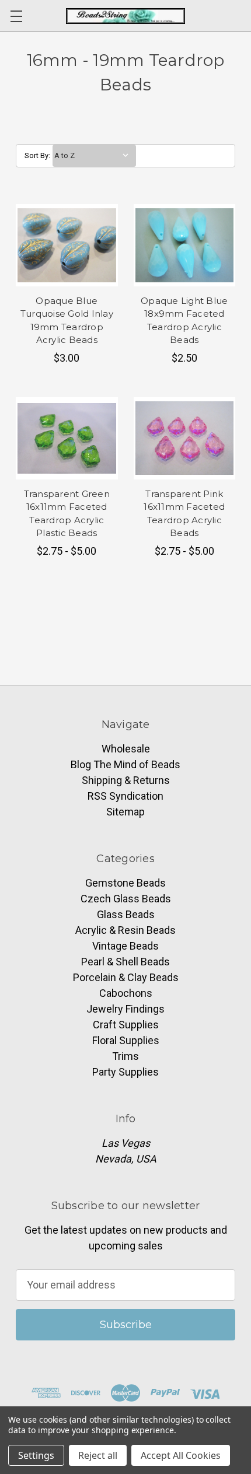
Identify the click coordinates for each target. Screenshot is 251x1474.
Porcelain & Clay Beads (126, 977)
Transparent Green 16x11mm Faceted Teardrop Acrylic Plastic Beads (67, 513)
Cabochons (125, 993)
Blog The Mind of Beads (125, 764)
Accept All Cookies (181, 1455)
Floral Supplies (125, 1040)
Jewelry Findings (125, 1009)
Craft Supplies (126, 1024)
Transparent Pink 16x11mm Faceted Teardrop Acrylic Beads (184, 513)
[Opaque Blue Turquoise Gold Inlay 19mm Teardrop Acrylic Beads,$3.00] (67, 245)
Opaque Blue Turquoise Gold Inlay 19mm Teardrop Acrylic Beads (66, 320)
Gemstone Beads (125, 883)
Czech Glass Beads (126, 898)
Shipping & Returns (126, 780)
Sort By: (37, 155)
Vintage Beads (125, 946)
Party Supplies (125, 1072)
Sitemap (125, 812)
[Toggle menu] (16, 16)
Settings (36, 1455)
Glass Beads (126, 914)
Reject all (97, 1455)
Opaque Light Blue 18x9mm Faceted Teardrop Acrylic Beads (184, 320)
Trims (125, 1056)
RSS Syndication (125, 796)
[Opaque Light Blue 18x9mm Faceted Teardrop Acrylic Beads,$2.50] (184, 245)
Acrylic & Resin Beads (125, 930)
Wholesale (126, 749)
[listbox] (94, 156)
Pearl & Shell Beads (125, 961)
